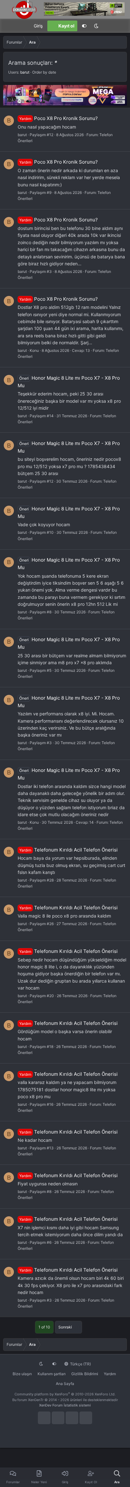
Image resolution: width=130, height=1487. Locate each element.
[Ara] (122, 26)
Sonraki (65, 1327)
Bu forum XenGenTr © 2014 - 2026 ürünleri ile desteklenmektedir (65, 1400)
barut (24, 72)
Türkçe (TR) (80, 1364)
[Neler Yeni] (108, 26)
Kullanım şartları (52, 1373)
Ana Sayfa (65, 1383)
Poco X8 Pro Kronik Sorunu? (58, 118)
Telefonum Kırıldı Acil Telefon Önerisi (68, 850)
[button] (96, 26)
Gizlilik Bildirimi (84, 1373)
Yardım (110, 1373)
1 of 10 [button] (44, 1327)
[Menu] (8, 26)
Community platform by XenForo (65, 1394)
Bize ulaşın (22, 1373)
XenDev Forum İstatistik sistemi (65, 1405)
